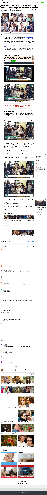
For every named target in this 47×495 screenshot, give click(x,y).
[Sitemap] (28, 483)
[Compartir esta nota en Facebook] (1, 34)
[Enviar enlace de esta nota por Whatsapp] (1, 38)
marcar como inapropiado (32, 251)
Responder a (6, 283)
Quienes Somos (17, 490)
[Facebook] (18, 483)
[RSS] (26, 483)
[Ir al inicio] (5, 2)
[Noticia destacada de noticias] (9, 452)
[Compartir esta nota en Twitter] (1, 36)
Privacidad (24, 490)
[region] (17, 307)
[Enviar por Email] (1, 40)
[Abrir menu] (1, 2)
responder (4, 267)
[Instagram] (24, 483)
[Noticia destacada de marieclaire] (26, 452)
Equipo (26, 490)
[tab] (4, 246)
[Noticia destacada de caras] (9, 466)
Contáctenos (20, 490)
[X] (20, 483)
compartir (30, 267)
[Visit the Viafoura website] (32, 373)
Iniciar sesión (29, 241)
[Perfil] (5, 450)
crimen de (25, 37)
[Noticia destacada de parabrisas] (26, 466)
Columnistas (38, 154)
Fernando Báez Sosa (30, 37)
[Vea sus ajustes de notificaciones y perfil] (45, 2)
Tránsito (34, 490)
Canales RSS (13, 490)
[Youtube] (22, 483)
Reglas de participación (29, 490)
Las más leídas (38, 199)
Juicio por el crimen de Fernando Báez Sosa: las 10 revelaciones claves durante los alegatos (19, 106)
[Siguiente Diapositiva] (33, 234)
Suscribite (42, 2)
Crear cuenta (32, 241)
